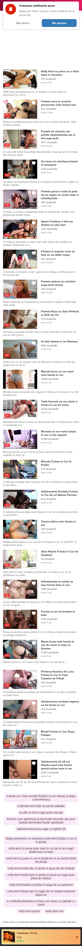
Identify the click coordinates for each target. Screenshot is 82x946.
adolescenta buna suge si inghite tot (41, 829)
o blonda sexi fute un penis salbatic (41, 806)
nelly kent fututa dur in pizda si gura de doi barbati (41, 868)
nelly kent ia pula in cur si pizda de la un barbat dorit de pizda (41, 860)
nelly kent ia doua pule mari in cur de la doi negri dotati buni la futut (41, 850)
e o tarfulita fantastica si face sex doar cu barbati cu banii (41, 903)
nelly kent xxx (54, 911)
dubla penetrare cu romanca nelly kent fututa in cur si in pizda (41, 840)
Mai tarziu (22, 23)
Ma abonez (59, 23)
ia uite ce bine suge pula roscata (41, 812)
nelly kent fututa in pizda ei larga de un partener (41, 884)
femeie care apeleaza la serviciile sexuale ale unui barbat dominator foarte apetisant (41, 820)
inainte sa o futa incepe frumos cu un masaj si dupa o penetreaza (41, 797)
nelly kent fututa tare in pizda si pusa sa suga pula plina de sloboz (41, 876)
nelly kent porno (29, 911)
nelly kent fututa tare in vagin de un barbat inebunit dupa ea (41, 893)
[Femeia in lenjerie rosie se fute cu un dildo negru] (20, 259)
